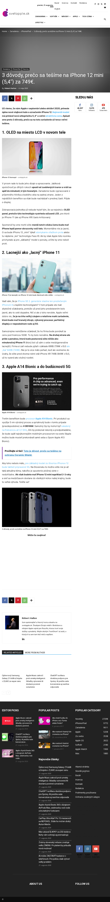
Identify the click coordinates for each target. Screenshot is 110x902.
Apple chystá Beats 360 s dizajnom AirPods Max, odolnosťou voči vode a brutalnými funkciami (54, 808)
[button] (105, 19)
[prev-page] (4, 693)
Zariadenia (14, 31)
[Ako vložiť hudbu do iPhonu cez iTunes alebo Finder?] (44, 721)
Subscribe (103, 104)
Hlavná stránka (82, 766)
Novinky (26, 69)
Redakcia (79, 788)
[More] (31, 98)
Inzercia (78, 779)
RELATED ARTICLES (13, 652)
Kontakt (79, 784)
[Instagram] (98, 4)
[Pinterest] (18, 98)
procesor (39, 418)
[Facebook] (95, 4)
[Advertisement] (36, 561)
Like (80, 104)
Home (4, 31)
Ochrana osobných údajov (87, 797)
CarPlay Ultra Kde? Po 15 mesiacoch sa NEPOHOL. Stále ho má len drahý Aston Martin (55, 821)
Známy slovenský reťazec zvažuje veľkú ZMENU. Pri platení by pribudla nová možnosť (55, 845)
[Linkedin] (24, 639)
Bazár (78, 775)
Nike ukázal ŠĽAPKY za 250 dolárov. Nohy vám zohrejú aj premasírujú (55, 833)
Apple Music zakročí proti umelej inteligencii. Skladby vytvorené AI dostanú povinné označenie (36, 681)
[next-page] (8, 693)
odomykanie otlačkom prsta (49, 232)
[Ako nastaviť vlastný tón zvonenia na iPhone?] (44, 734)
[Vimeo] (105, 4)
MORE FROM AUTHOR (35, 652)
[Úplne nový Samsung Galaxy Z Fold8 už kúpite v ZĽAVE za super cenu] (12, 666)
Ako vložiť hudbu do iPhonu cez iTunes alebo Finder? (60, 720)
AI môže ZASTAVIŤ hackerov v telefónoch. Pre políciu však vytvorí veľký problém (54, 859)
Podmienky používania (85, 792)
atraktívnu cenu (53, 116)
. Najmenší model (60, 112)
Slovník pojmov (82, 771)
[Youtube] (105, 7)
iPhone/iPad (26, 31)
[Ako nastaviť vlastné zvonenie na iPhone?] (44, 745)
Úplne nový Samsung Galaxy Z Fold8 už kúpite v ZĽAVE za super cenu (12, 678)
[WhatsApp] (25, 98)
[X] (101, 4)
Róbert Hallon (10, 88)
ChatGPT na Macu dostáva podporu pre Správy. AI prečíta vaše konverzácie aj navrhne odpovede (59, 681)
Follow (91, 104)
